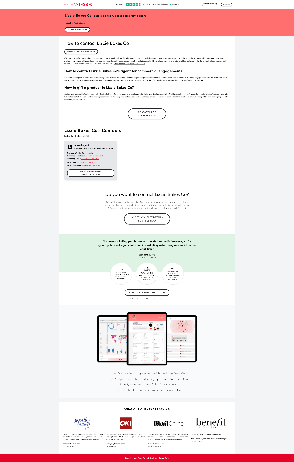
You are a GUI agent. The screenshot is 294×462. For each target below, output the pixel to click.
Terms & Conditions (150, 458)
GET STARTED (226, 4)
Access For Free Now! (94, 155)
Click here (145, 80)
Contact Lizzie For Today (81, 51)
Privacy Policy (164, 458)
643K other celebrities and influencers (129, 63)
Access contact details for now (147, 219)
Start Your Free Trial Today (147, 292)
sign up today (194, 61)
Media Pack (137, 458)
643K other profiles (200, 96)
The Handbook (175, 94)
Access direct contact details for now (90, 173)
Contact (128, 458)
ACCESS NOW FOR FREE (77, 29)
